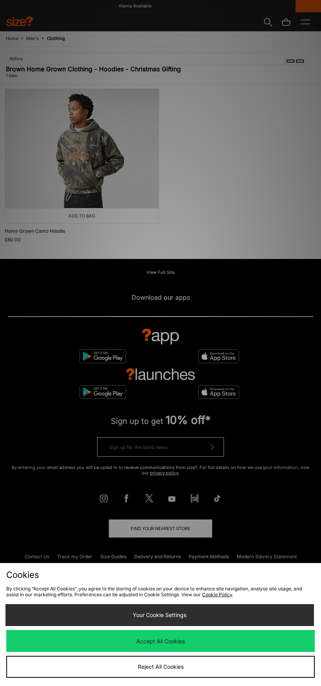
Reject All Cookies (161, 666)
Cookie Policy (217, 594)
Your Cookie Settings (159, 615)
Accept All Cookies (160, 641)
